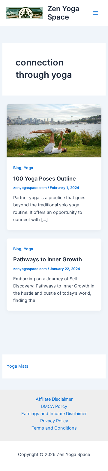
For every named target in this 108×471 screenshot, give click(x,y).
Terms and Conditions (54, 428)
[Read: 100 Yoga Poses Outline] (54, 130)
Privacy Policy (54, 421)
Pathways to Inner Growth (47, 259)
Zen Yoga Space (63, 12)
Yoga (28, 168)
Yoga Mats (17, 366)
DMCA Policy (54, 406)
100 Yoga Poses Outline (44, 178)
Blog (17, 168)
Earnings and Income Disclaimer (54, 413)
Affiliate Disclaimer (54, 399)
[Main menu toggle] (95, 13)
